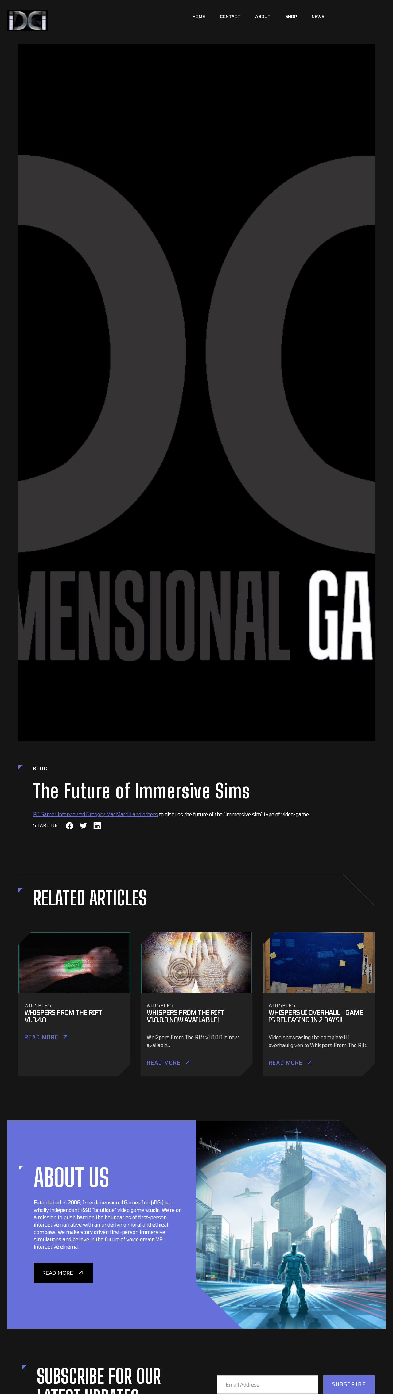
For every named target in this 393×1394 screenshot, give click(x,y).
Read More (42, 1037)
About (262, 16)
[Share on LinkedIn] (97, 825)
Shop (291, 16)
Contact (230, 16)
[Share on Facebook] (69, 825)
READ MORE (57, 1273)
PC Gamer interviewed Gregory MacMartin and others (95, 814)
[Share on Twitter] (83, 825)
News (318, 16)
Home (199, 16)
